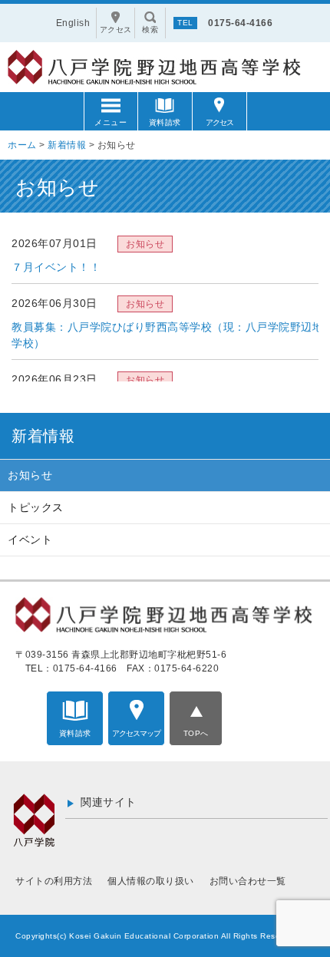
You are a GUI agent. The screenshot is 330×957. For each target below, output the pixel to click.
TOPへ (196, 733)
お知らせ (30, 475)
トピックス (36, 507)
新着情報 (43, 435)
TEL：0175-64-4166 (71, 668)
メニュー (110, 122)
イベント (30, 539)
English (73, 23)
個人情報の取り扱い (150, 881)
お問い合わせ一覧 (248, 881)
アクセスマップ (136, 733)
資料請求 (165, 122)
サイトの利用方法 (53, 881)
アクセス (219, 122)
